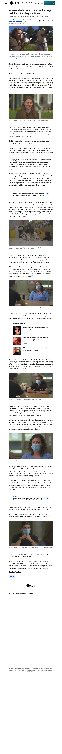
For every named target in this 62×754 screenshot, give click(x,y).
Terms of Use (34, 670)
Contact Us (49, 670)
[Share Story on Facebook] (39, 20)
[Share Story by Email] (47, 20)
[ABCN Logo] (14, 3)
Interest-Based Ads (13, 670)
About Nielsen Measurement (24, 670)
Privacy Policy (21, 668)
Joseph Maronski (17, 21)
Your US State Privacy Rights (31, 668)
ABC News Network (13, 668)
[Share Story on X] (43, 20)
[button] (6, 3)
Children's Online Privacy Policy (45, 668)
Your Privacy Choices (42, 670)
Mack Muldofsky (14, 20)
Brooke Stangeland (24, 20)
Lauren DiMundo (13, 22)
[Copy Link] (51, 20)
